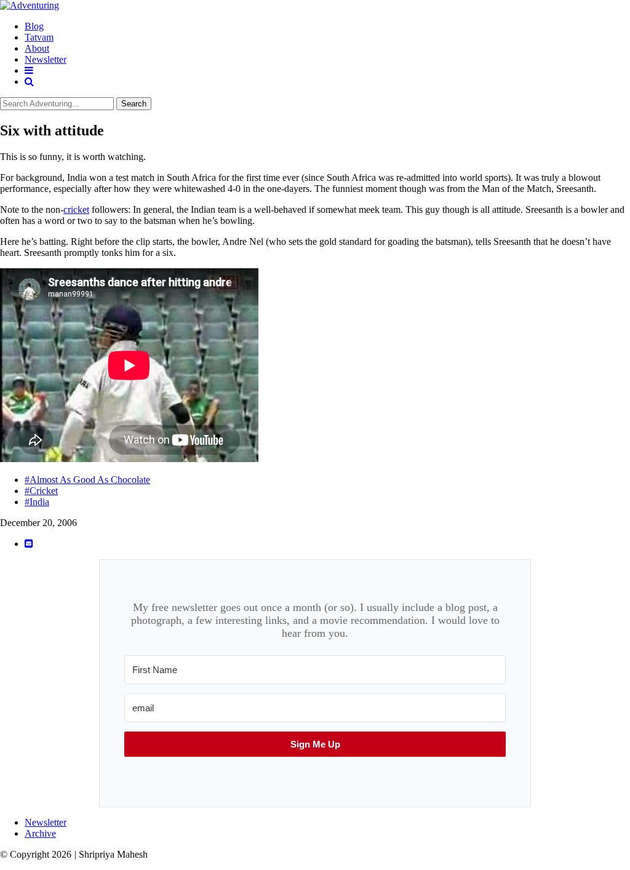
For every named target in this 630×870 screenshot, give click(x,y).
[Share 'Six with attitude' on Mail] (29, 543)
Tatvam (39, 37)
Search (133, 103)
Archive (40, 833)
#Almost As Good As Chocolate (87, 479)
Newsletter (45, 59)
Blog (34, 26)
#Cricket (41, 490)
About (37, 48)
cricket (76, 209)
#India (37, 502)
